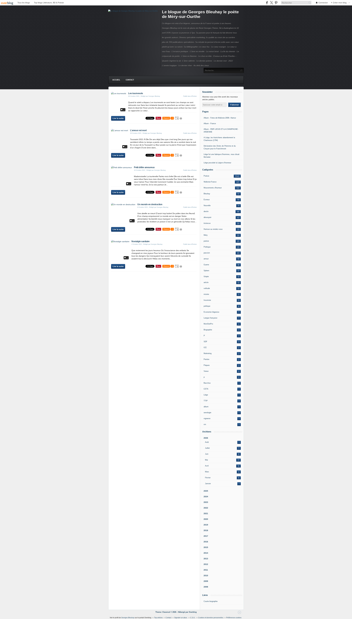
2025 (206, 491)
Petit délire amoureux (144, 167)
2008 (206, 587)
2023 (206, 502)
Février (208, 478)
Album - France (210, 123)
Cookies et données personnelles (210, 618)
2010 (206, 575)
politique (207, 306)
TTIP (206, 401)
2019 (206, 525)
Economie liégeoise (211, 312)
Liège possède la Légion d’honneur (217, 163)
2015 (206, 547)
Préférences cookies (233, 618)
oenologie (207, 413)
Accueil (116, 80)
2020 (206, 519)
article (206, 282)
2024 (206, 496)
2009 (206, 581)
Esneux (207, 200)
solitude (207, 288)
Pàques (207, 365)
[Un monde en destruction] (123, 204)
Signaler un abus (180, 618)
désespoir (207, 217)
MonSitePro (208, 324)
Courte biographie (211, 601)
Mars (207, 472)
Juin (206, 454)
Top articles (158, 618)
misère (206, 294)
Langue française (210, 318)
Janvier (208, 484)
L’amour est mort (138, 130)
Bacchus (207, 383)
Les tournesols (135, 93)
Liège (206, 395)
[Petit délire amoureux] (121, 167)
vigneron (207, 418)
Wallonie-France (210, 182)
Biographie (208, 330)
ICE (205, 347)
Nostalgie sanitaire (140, 241)
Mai (206, 460)
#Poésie (194, 96)
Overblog (193, 612)
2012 (206, 564)
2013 (206, 558)
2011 (206, 570)
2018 (206, 530)
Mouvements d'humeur (213, 188)
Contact (130, 80)
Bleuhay (207, 194)
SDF (205, 342)
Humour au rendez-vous (213, 229)
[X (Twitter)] (271, 2)
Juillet (207, 448)
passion (207, 253)
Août (207, 442)
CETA (206, 389)
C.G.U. (192, 618)
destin (206, 211)
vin (205, 424)
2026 (206, 438)
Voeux (206, 371)
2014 (206, 553)
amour (206, 259)
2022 (206, 508)
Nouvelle (207, 205)
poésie (206, 241)
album (206, 407)
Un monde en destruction (149, 204)
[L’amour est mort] (119, 130)
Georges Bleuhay (127, 618)
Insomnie (207, 300)
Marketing (207, 353)
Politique (207, 247)
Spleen (206, 271)
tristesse (207, 223)
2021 (206, 513)
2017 (206, 536)
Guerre (206, 265)
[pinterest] (276, 2)
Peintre (206, 359)
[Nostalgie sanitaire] (120, 241)
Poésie (206, 176)
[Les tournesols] (118, 93)
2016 (206, 542)
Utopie (206, 276)
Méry (206, 235)
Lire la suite (118, 118)
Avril (207, 466)
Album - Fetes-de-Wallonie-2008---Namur (220, 118)
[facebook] (267, 2)
